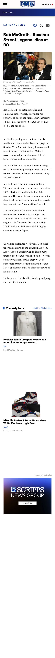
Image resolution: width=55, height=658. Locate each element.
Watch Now (47, 4)
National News (14, 24)
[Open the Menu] (4, 4)
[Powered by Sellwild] (47, 475)
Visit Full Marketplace (42, 308)
